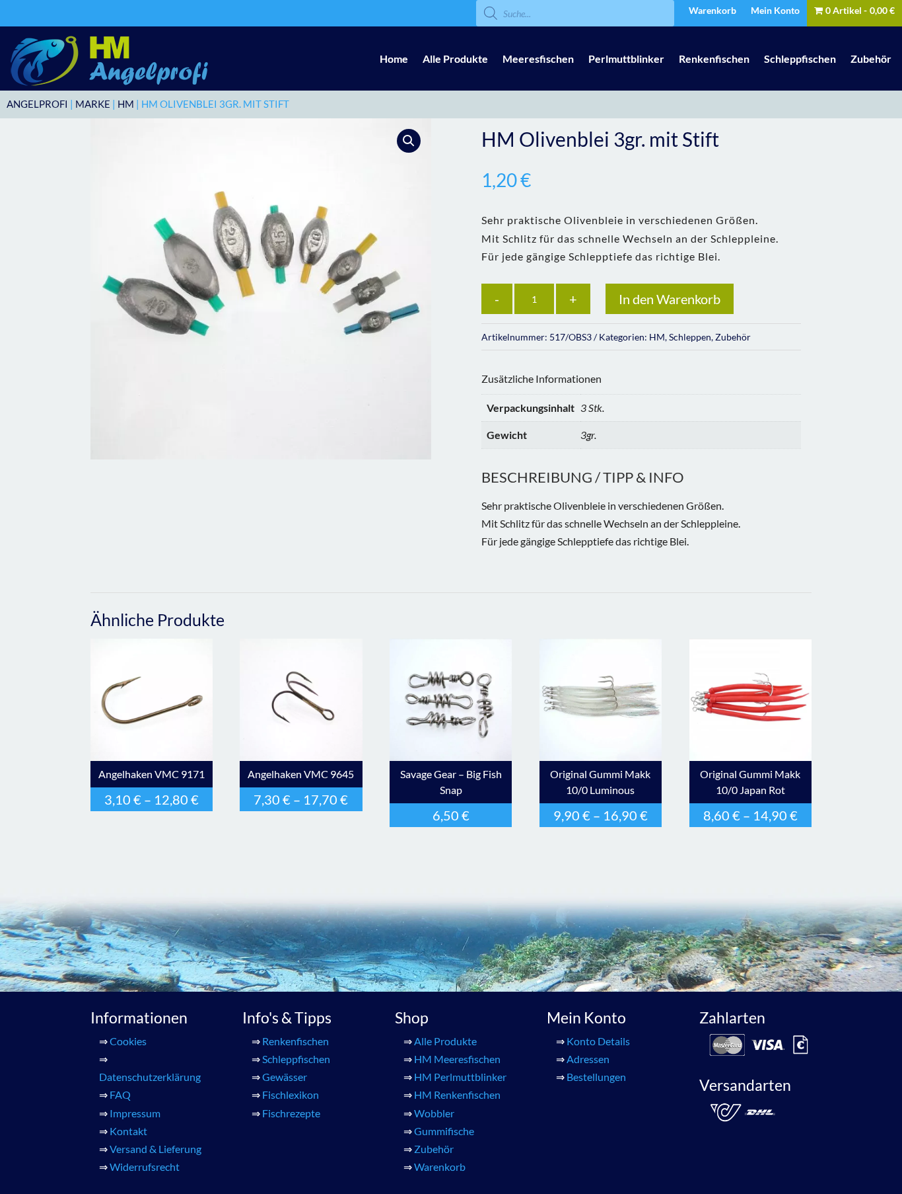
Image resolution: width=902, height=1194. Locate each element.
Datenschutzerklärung (150, 1076)
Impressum (135, 1113)
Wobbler (434, 1113)
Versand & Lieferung (155, 1148)
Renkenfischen (714, 58)
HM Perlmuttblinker (460, 1076)
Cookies (128, 1041)
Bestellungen (596, 1076)
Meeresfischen (538, 58)
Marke (92, 104)
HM (126, 104)
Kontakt (128, 1131)
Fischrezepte (291, 1113)
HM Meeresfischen (457, 1059)
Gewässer (284, 1076)
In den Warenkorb (669, 299)
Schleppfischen (800, 58)
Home (394, 58)
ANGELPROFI (37, 104)
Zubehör (870, 58)
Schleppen (690, 336)
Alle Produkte (455, 58)
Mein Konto (775, 11)
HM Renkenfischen (457, 1094)
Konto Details (598, 1041)
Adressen (588, 1059)
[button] (409, 141)
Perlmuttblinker (626, 58)
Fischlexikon (290, 1094)
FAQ (120, 1094)
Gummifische (444, 1131)
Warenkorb (712, 11)
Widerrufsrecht (145, 1166)
